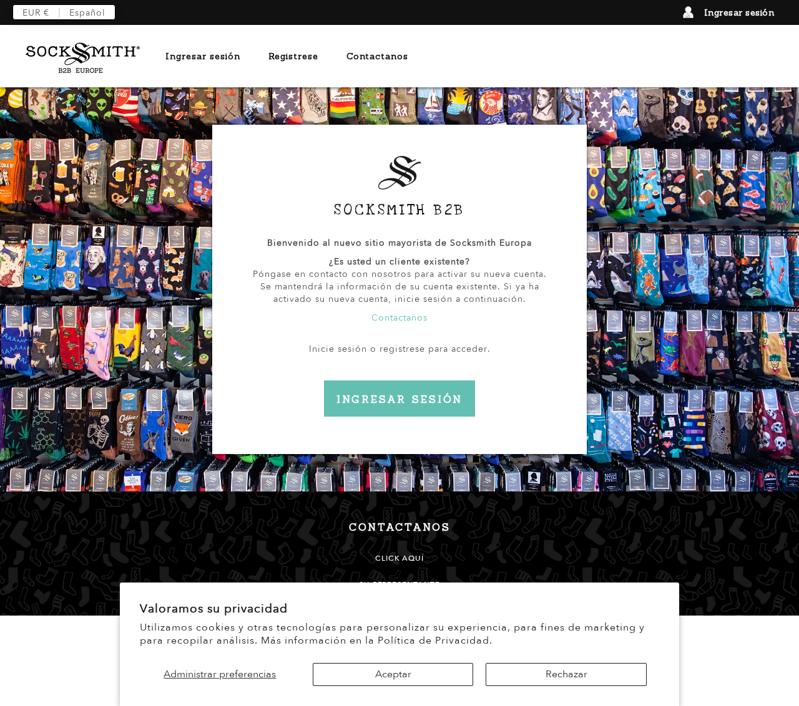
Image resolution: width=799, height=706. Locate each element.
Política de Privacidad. (435, 640)
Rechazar (566, 674)
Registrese (293, 56)
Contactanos (377, 56)
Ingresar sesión (739, 12)
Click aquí (399, 558)
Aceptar (393, 674)
